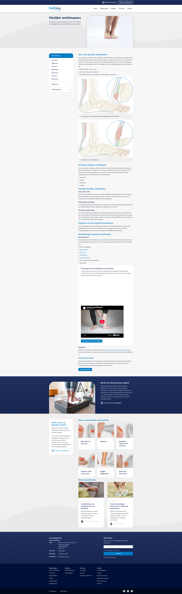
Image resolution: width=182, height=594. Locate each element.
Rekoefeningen (84, 249)
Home (95, 8)
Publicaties (55, 84)
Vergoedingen (53, 581)
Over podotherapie (54, 570)
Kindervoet (55, 79)
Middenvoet (55, 69)
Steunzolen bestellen (102, 578)
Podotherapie (104, 8)
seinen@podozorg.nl (64, 556)
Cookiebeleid (63, 591)
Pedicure (113, 8)
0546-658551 (61, 551)
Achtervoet (55, 73)
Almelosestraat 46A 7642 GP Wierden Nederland (63, 546)
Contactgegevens (101, 570)
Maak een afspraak (125, 2)
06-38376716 (61, 554)
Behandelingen (53, 575)
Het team (82, 573)
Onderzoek (52, 573)
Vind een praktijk (85, 369)
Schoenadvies (83, 255)
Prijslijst (51, 578)
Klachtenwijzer (56, 55)
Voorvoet (54, 66)
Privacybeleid (52, 591)
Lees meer (92, 341)
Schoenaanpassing (85, 257)
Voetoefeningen (56, 89)
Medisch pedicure (70, 570)
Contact (129, 8)
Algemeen (55, 63)
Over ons (121, 8)
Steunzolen (83, 252)
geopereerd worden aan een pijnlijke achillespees (116, 350)
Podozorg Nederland (86, 575)
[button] (71, 55)
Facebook (99, 583)
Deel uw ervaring (101, 581)
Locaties (99, 573)
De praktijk (83, 570)
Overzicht (54, 60)
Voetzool (54, 76)
